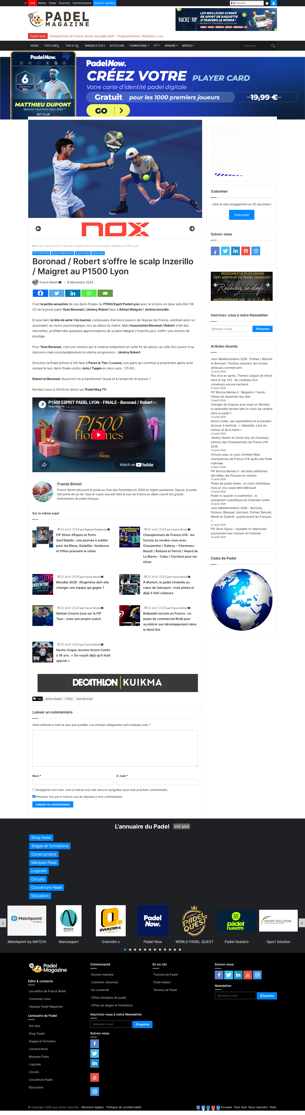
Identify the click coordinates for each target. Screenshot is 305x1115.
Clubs (52, 3)
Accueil (34, 45)
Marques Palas (39, 1056)
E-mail (122, 776)
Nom (36, 776)
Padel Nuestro (153, 942)
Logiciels (35, 1064)
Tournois (64, 3)
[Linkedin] (73, 293)
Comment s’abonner (104, 982)
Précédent (38, 229)
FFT (156, 45)
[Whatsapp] (89, 293)
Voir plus (34, 1026)
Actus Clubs (117, 45)
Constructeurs (82, 3)
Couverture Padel (40, 1079)
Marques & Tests (95, 45)
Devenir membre (104, 3)
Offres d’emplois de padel (108, 997)
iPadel (278, 942)
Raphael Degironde (95, 529)
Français (240, 2)
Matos (42, 3)
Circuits (34, 1072)
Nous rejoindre (258, 1107)
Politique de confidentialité (124, 1107)
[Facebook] (40, 293)
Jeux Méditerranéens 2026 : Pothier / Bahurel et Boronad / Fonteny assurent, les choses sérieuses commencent (241, 363)
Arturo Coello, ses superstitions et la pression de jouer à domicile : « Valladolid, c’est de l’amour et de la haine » (241, 425)
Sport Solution (194, 942)
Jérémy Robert (53, 698)
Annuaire (170, 45)
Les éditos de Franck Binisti (47, 991)
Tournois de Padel (165, 974)
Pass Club (240, 1107)
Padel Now (69, 942)
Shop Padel (36, 1033)
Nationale (98, 253)
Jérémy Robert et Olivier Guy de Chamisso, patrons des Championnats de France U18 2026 (240, 442)
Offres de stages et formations (112, 1005)
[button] (125, 950)
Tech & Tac (72, 45)
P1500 (69, 698)
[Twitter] (56, 293)
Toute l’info (51, 45)
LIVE (32, 3)
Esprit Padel (83, 253)
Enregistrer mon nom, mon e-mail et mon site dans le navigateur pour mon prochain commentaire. (102, 790)
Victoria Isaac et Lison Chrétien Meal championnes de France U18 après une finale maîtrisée (241, 459)
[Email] (105, 293)
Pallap (236, 942)
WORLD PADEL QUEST (110, 942)
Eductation (36, 1087)
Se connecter (100, 990)
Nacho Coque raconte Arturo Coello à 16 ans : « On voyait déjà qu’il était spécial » (83, 655)
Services (187, 45)
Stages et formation (42, 1041)
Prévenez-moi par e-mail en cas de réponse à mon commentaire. (79, 796)
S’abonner (241, 215)
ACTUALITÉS (53, 245)
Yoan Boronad (84, 698)
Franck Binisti (49, 282)
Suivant (192, 229)
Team (272, 1107)
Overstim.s (27, 942)
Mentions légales (93, 1107)
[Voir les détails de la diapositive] (115, 230)
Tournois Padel (138, 45)
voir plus (181, 826)
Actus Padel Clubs (62, 253)
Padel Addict (162, 982)
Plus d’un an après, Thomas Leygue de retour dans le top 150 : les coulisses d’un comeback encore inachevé (241, 380)
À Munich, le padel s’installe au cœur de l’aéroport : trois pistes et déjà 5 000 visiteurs (168, 587)
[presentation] (3, 922)
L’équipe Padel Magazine (46, 1006)
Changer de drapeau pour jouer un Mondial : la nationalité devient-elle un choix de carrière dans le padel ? (241, 409)
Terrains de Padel (165, 990)
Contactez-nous (40, 999)
